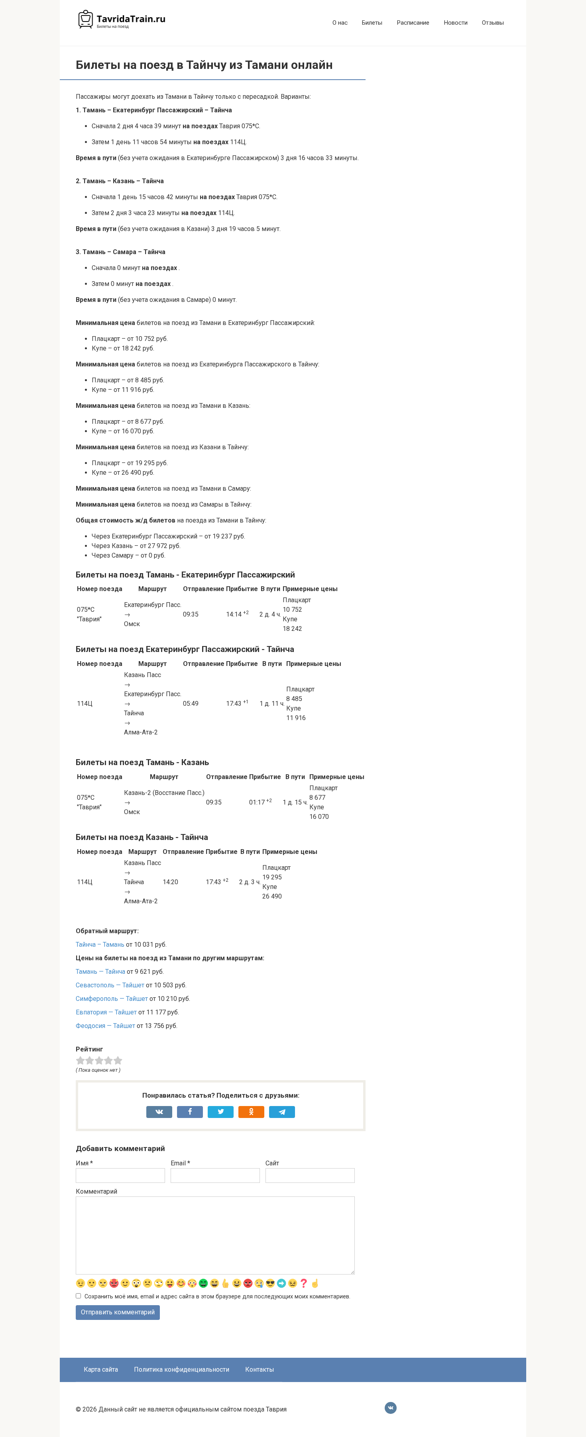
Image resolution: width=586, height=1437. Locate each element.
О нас (340, 22)
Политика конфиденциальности (181, 1369)
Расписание (413, 22)
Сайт (272, 1163)
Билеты (372, 22)
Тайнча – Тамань (100, 944)
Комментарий (96, 1191)
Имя (84, 1163)
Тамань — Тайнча (100, 971)
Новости (456, 22)
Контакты (259, 1369)
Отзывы (493, 22)
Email (180, 1163)
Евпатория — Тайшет (106, 1012)
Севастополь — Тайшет (110, 985)
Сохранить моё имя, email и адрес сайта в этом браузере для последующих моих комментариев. (217, 1296)
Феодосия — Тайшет (105, 1026)
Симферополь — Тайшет (112, 998)
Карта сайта (101, 1369)
